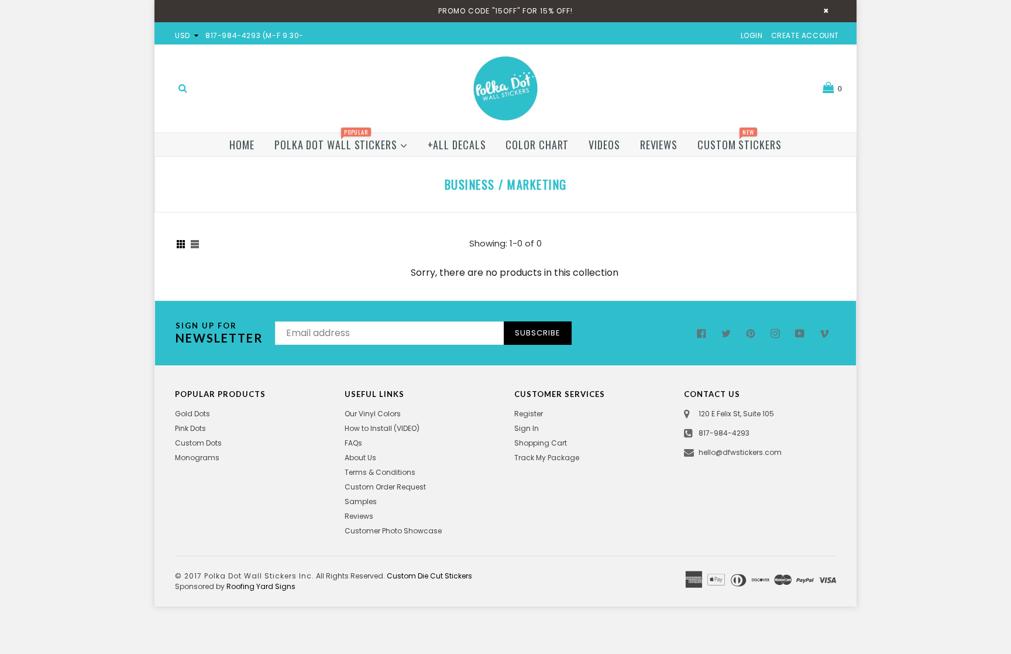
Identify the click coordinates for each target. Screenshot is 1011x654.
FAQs (353, 443)
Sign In (526, 428)
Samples (361, 501)
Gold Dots (192, 414)
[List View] (195, 243)
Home (242, 144)
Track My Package (546, 458)
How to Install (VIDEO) (382, 428)
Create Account (805, 35)
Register (528, 414)
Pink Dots (190, 428)
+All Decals (457, 144)
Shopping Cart (540, 443)
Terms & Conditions (380, 472)
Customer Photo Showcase (393, 531)
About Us (360, 458)
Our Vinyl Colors (373, 414)
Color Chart (537, 144)
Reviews (659, 144)
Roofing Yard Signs (260, 586)
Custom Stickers (739, 142)
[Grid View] (181, 243)
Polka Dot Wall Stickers (337, 142)
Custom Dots (198, 443)
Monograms (197, 458)
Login (752, 35)
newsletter (219, 333)
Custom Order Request (385, 487)
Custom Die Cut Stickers (429, 576)
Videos (604, 144)
